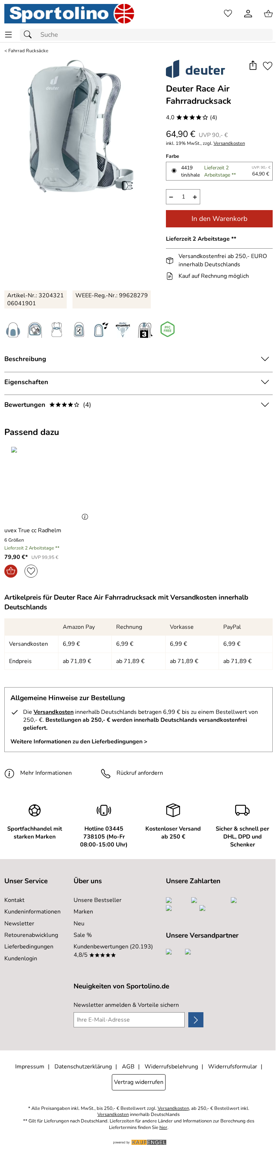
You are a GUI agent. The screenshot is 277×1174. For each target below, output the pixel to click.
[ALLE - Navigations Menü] (8, 35)
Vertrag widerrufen (138, 1082)
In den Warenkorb (219, 218)
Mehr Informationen (46, 773)
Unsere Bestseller (98, 900)
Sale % (83, 935)
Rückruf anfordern (139, 773)
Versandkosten (229, 144)
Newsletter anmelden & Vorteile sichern (126, 1005)
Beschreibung (25, 359)
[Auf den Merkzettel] (267, 66)
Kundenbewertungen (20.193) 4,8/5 (113, 951)
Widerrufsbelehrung (171, 1067)
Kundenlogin (20, 958)
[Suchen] (29, 35)
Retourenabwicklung (31, 935)
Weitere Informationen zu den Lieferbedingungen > (79, 742)
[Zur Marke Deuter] (195, 69)
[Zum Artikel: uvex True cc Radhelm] (47, 483)
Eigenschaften (26, 382)
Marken (83, 912)
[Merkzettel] (228, 13)
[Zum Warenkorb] (268, 13)
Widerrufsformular (232, 1067)
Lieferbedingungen (28, 947)
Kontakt (14, 900)
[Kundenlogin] (248, 13)
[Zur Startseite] (69, 14)
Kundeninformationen (32, 912)
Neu (79, 924)
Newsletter (19, 924)
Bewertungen (47, 404)
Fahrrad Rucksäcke (28, 51)
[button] (252, 66)
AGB (128, 1067)
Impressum (29, 1067)
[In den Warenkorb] (10, 571)
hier (163, 1128)
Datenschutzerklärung (83, 1067)
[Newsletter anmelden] (195, 1019)
